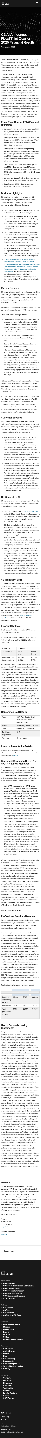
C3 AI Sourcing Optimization (14, 1296)
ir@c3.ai (4, 1234)
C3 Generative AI (31, 511)
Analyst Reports (9, 1351)
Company (7, 1378)
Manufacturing (8, 1329)
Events (6, 1353)
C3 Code (6, 1310)
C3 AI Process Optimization (13, 1291)
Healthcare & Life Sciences (13, 1339)
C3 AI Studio (8, 1307)
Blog (5, 1356)
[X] (10, 1412)
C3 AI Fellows (8, 1398)
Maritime (6, 1327)
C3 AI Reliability (9, 1283)
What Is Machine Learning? (13, 1366)
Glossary (6, 1369)
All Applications (9, 1298)
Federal (6, 1332)
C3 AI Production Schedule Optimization (18, 1286)
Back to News (9, 1251)
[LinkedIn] (6, 1412)
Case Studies (8, 1348)
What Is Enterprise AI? (11, 1364)
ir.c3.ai (15, 755)
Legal (2, 1423)
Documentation (9, 1361)
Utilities (6, 1337)
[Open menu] (37, 3)
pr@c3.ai (4, 1227)
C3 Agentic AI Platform (12, 1315)
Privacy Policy (5, 1416)
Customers (7, 1385)
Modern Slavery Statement (8, 1426)
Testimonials (8, 1388)
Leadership (7, 1380)
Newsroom (7, 1383)
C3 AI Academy (9, 1358)
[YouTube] (2, 1412)
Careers (6, 1395)
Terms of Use (5, 1420)
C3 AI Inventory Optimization (14, 1293)
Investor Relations (10, 1393)
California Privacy (6, 1429)
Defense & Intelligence (11, 1324)
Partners (6, 1390)
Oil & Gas (6, 1334)
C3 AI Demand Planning (12, 1288)
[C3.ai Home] (5, 3)
